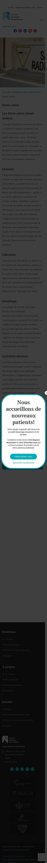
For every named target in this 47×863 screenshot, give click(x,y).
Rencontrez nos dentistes (23, 462)
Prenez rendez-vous (23, 456)
